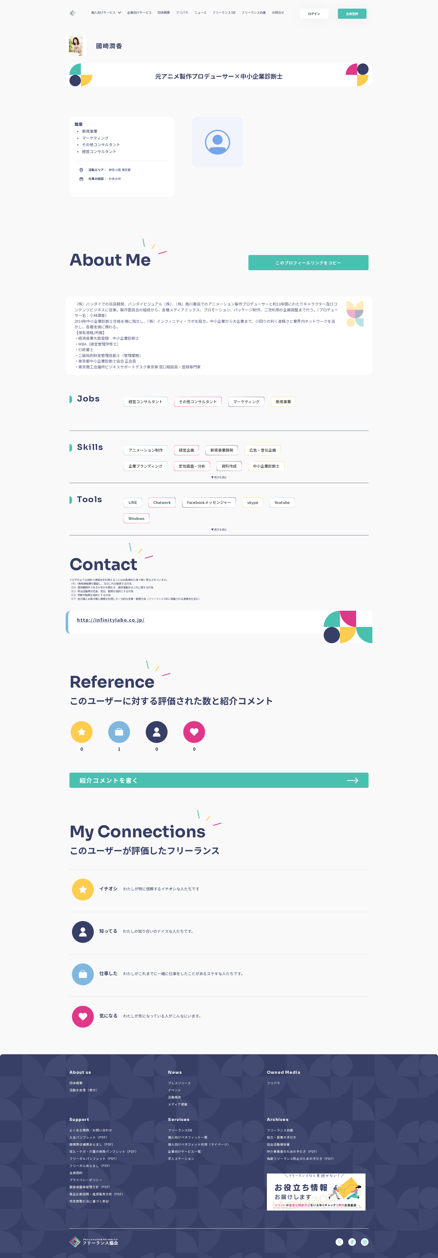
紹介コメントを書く (109, 780)
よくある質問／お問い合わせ (90, 1130)
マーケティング (246, 401)
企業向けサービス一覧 (184, 1151)
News (175, 1072)
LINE (133, 502)
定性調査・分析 (192, 466)
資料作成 (229, 466)
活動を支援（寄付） (84, 1090)
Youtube (282, 502)
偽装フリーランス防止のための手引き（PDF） (301, 1158)
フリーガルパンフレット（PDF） (94, 1158)
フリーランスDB (180, 1130)
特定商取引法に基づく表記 (89, 1201)
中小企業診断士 (266, 466)
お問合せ (278, 12)
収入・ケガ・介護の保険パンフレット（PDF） (103, 1151)
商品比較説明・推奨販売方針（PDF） (97, 1194)
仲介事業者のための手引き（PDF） (293, 1151)
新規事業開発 (221, 450)
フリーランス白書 (254, 12)
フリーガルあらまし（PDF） (90, 1165)
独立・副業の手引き (282, 1137)
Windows (136, 518)
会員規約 (76, 1172)
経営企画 (186, 450)
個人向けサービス (103, 12)
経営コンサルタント (146, 401)
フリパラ (182, 12)
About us (80, 1072)
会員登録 (352, 13)
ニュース (200, 12)
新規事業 (283, 401)
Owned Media (283, 1072)
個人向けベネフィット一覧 (188, 1137)
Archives (278, 1119)
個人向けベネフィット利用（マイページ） (199, 1144)
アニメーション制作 (146, 450)
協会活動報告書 (278, 1144)
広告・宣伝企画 (262, 450)
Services (179, 1119)
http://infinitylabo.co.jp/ (111, 619)
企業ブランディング (145, 466)
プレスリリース (179, 1083)
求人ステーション (181, 1158)
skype (252, 502)
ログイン (314, 13)
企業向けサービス (139, 12)
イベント (174, 1090)
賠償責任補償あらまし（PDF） (92, 1144)
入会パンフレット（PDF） (89, 1137)
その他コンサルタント (198, 401)
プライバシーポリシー (85, 1180)
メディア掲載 (178, 1104)
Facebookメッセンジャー (209, 502)
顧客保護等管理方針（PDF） (90, 1187)
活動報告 (174, 1097)
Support (79, 1119)
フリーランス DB (223, 12)
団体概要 (164, 12)
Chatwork (162, 502)
